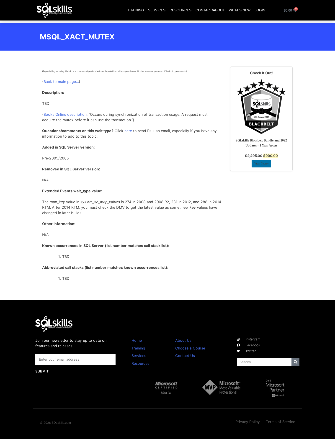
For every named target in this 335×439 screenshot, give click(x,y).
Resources (180, 10)
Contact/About (210, 10)
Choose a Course (190, 348)
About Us (183, 340)
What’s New (239, 10)
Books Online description (65, 114)
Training (136, 10)
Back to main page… (61, 81)
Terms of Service (280, 421)
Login (260, 10)
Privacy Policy (247, 421)
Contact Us (185, 355)
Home (136, 340)
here (128, 130)
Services (156, 10)
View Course (261, 163)
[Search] (295, 362)
